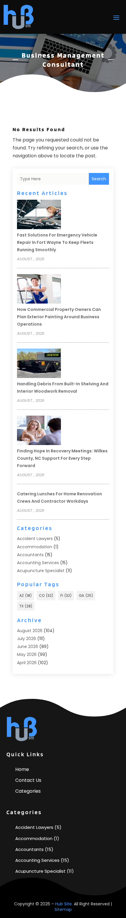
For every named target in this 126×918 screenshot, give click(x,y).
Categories (28, 791)
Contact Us (28, 780)
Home (22, 769)
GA (86, 595)
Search (99, 179)
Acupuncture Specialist (40, 571)
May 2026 (27, 654)
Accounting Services (38, 563)
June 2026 (27, 646)
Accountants (30, 555)
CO (46, 595)
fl (65, 595)
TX (25, 606)
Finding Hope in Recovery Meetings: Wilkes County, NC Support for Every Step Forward (62, 458)
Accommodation (34, 547)
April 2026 (27, 663)
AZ (25, 595)
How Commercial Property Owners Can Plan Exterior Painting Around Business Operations (59, 316)
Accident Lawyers (35, 539)
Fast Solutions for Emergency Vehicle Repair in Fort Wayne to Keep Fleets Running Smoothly (57, 242)
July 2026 (26, 639)
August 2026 (29, 631)
